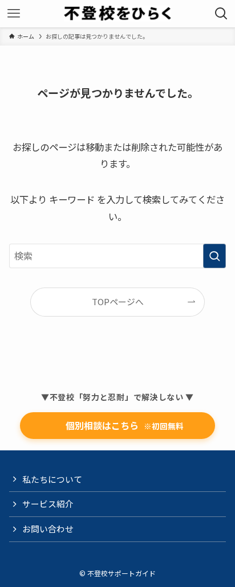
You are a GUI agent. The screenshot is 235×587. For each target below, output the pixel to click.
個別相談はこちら (118, 425)
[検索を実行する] (214, 256)
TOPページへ (118, 301)
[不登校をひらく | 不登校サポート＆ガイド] (118, 13)
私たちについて (52, 479)
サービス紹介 (48, 504)
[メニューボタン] (13, 13)
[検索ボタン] (221, 13)
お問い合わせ (48, 529)
